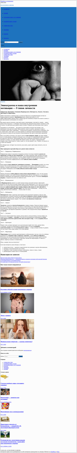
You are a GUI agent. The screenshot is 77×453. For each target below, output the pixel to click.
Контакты (6, 38)
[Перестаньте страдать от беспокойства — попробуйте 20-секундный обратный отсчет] (5, 421)
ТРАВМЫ (6, 29)
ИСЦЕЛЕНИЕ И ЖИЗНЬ (7, 5)
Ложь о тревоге (6, 315)
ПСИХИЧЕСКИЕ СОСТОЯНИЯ (12, 17)
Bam (58, 451)
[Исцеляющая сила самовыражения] (5, 408)
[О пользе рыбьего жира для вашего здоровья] (5, 380)
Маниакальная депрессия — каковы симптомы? (16, 341)
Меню (2, 45)
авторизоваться (27, 350)
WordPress (53, 451)
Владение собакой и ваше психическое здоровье (16, 289)
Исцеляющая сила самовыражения (12, 412)
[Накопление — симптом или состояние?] (5, 394)
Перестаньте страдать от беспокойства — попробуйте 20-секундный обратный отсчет (11, 425)
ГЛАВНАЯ (6, 9)
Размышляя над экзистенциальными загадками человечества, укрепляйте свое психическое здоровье (13, 441)
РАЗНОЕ (6, 34)
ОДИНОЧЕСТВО (8, 25)
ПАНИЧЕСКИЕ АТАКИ (10, 21)
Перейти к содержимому (7, 1)
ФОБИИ (6, 13)
